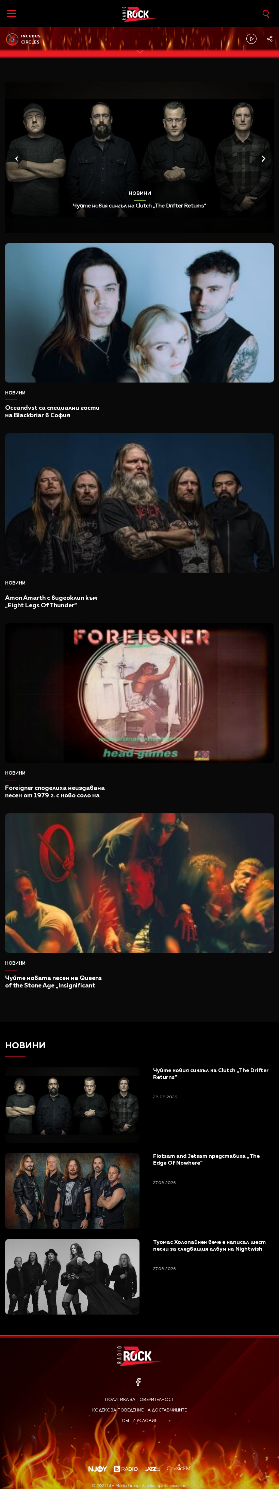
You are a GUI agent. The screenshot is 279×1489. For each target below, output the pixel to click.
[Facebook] (138, 1382)
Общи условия (140, 1421)
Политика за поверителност (139, 1400)
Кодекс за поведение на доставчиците (139, 1410)
